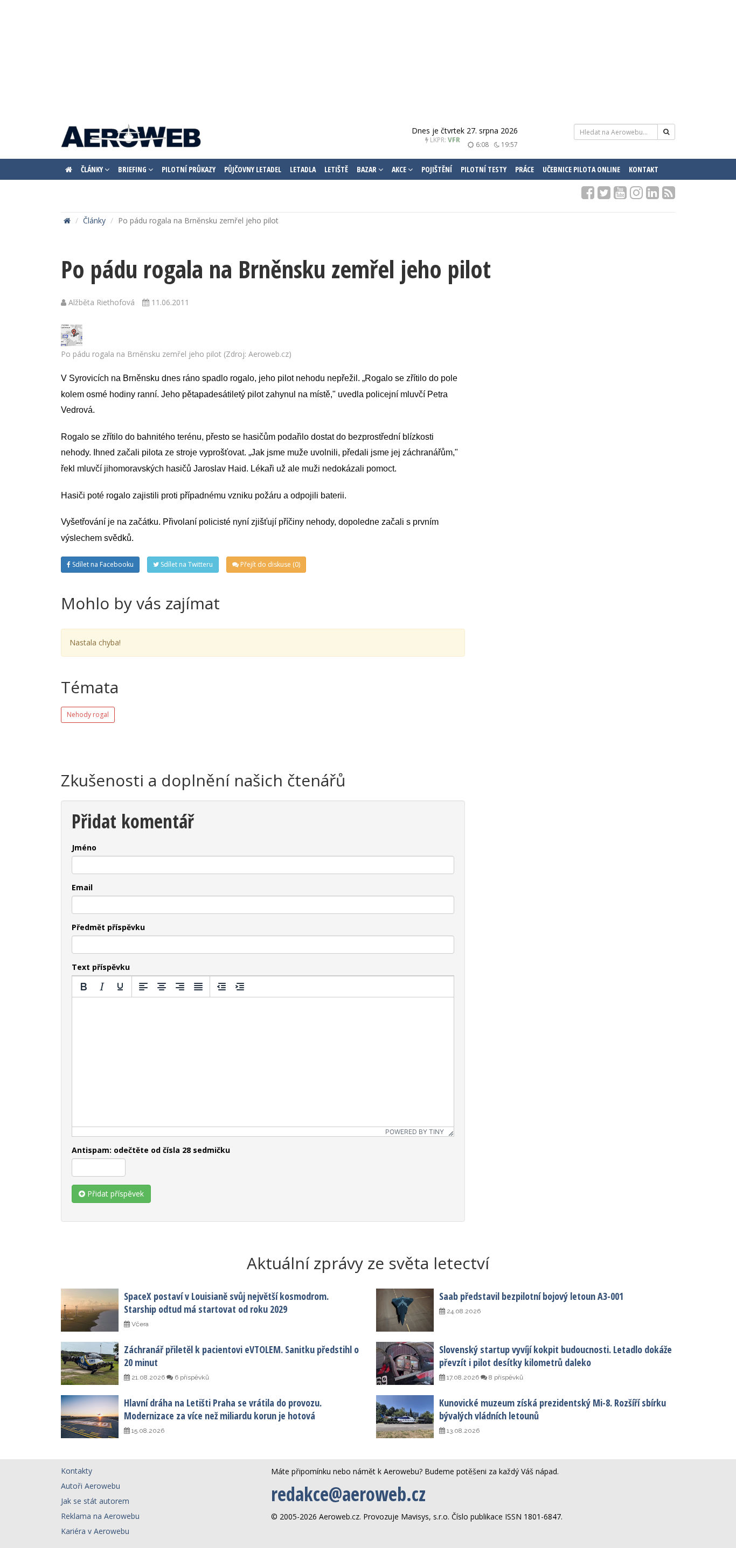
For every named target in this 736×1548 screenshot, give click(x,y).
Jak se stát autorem (95, 1501)
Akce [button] (400, 169)
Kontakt (643, 169)
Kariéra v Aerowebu (95, 1531)
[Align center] (161, 986)
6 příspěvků (191, 1377)
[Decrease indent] (221, 986)
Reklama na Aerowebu (100, 1516)
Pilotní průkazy (189, 169)
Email (82, 887)
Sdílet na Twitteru (186, 564)
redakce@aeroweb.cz (348, 1494)
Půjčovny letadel (252, 169)
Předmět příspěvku (108, 927)
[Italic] (102, 986)
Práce (524, 169)
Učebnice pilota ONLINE (581, 169)
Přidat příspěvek (114, 1193)
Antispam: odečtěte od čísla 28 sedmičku (151, 1150)
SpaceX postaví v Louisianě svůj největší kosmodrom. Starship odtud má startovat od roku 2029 (226, 1302)
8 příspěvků (505, 1377)
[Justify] (198, 986)
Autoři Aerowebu (90, 1486)
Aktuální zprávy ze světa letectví (368, 1263)
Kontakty (76, 1471)
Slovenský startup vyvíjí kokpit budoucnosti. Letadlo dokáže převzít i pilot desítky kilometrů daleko (555, 1356)
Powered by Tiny (414, 1132)
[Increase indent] (240, 986)
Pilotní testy (483, 169)
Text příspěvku (101, 967)
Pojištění (436, 169)
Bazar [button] (367, 169)
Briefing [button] (133, 169)
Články (94, 220)
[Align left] (143, 986)
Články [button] (93, 169)
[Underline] (120, 986)
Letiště (336, 169)
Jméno (84, 847)
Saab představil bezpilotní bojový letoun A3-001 (531, 1296)
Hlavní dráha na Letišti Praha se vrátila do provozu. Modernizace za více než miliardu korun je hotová (223, 1409)
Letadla (303, 169)
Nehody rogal (88, 714)
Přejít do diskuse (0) (269, 564)
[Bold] (83, 986)
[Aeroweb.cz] (131, 137)
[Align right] (180, 986)
